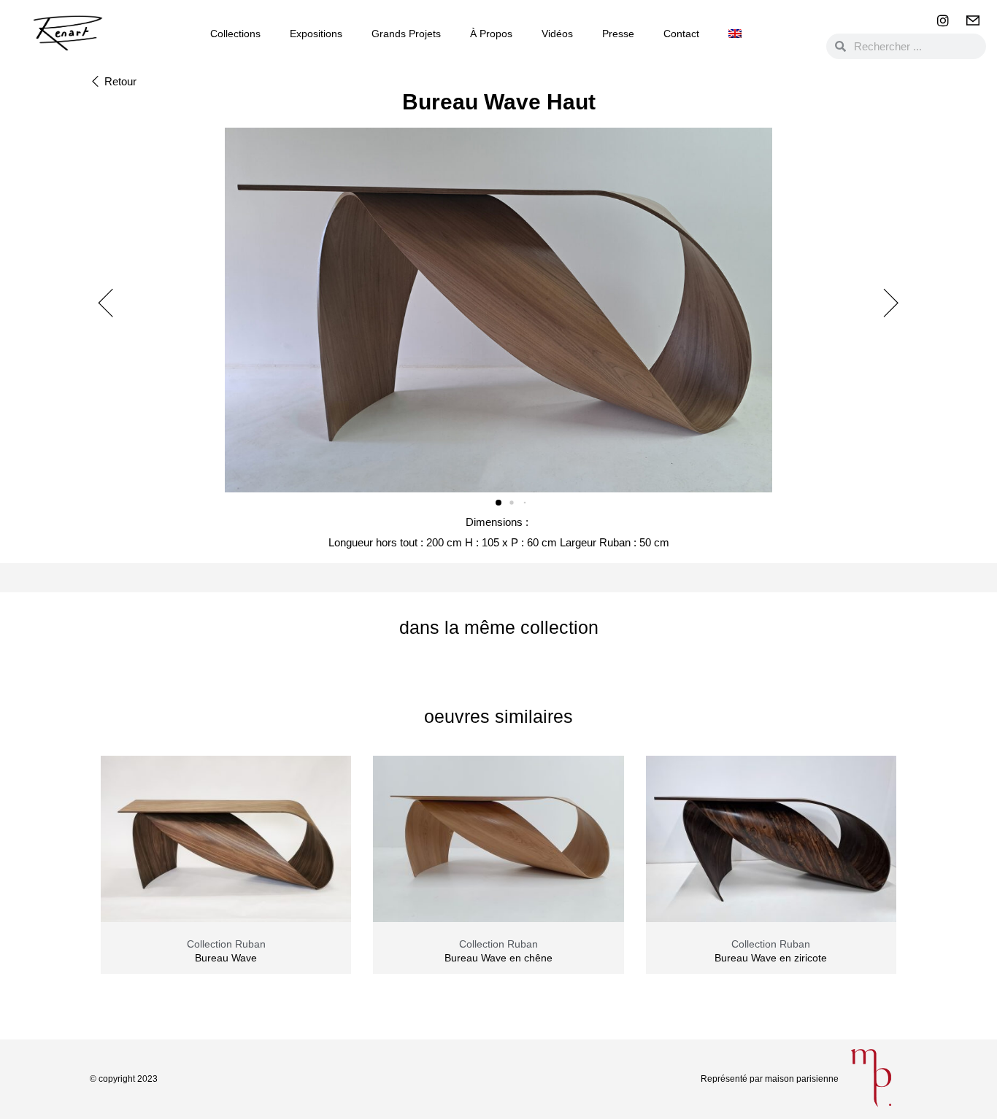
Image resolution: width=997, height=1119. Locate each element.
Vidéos (557, 33)
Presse (618, 33)
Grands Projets (406, 33)
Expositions (316, 33)
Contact (681, 33)
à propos (491, 33)
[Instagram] (943, 20)
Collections (235, 33)
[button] (113, 82)
